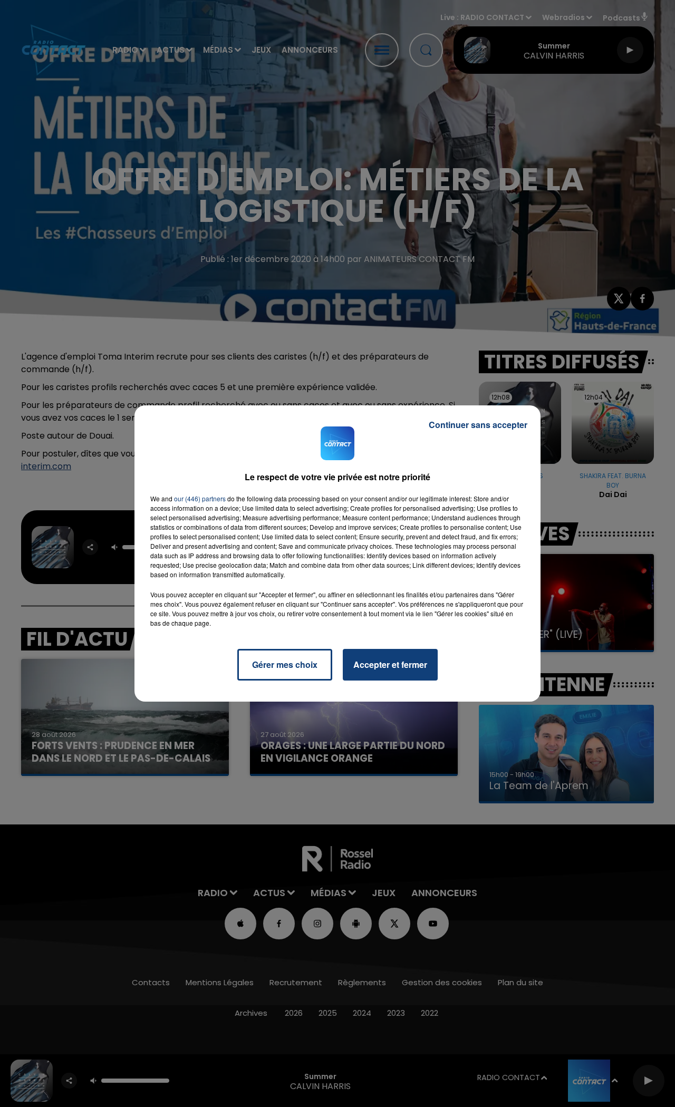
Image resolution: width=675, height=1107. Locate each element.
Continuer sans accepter (478, 425)
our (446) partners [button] (200, 498)
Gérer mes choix (284, 664)
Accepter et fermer (390, 664)
